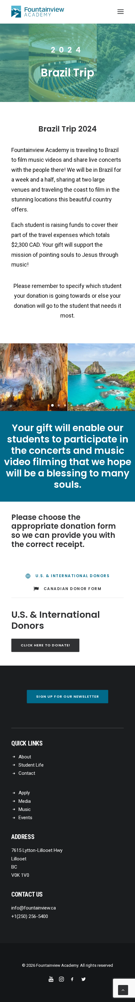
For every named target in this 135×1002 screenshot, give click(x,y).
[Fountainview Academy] (37, 12)
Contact (27, 773)
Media (25, 801)
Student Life (31, 765)
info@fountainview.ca (33, 908)
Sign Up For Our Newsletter (67, 696)
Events (25, 817)
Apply (24, 793)
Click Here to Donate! (45, 645)
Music (25, 809)
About (25, 757)
